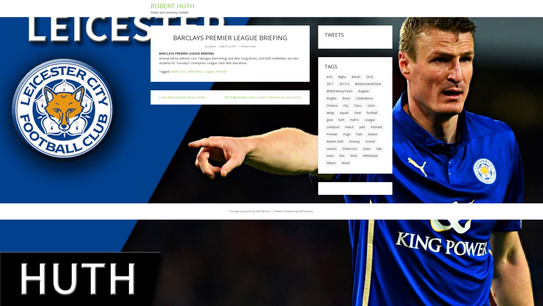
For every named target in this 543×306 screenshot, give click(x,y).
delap (330, 113)
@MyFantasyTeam (340, 91)
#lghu (342, 77)
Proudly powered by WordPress (250, 211)
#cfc (330, 77)
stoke (367, 149)
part (362, 127)
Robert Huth (248, 46)
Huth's (354, 120)
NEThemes (306, 211)
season (332, 149)
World (345, 163)
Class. (358, 105)
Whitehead (370, 156)
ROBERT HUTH (173, 5)
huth (341, 120)
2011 (330, 84)
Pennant (376, 127)
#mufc (356, 77)
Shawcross (349, 149)
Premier (221, 72)
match (349, 127)
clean (371, 105)
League (209, 72)
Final (357, 113)
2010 (369, 77)
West (353, 156)
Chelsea (332, 105)
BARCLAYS (178, 72)
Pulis (359, 134)
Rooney (354, 141)
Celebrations (364, 98)
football (372, 113)
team (330, 156)
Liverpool (333, 127)
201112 (344, 84)
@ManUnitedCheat (368, 84)
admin (212, 46)
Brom (346, 98)
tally (379, 149)
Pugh (346, 134)
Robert (372, 134)
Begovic (363, 91)
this (342, 156)
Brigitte (332, 98)
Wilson (331, 163)
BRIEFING (195, 72)
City (345, 105)
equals (344, 113)
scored (370, 141)
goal (330, 120)
